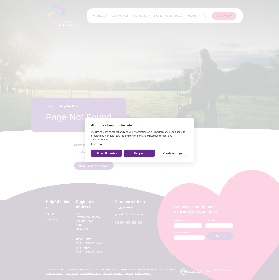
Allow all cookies (106, 153)
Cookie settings (172, 153)
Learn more (97, 143)
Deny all (139, 153)
